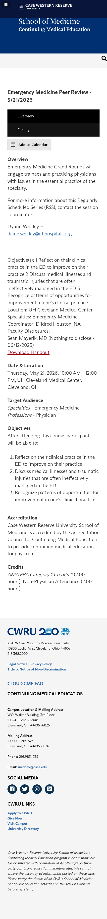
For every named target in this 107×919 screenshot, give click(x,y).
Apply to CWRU (19, 813)
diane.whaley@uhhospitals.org (39, 234)
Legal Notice (17, 664)
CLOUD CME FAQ (25, 683)
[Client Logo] (53, 35)
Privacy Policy (41, 664)
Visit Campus (17, 823)
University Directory (23, 828)
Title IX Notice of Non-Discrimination (36, 669)
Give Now (14, 818)
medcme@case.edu (32, 767)
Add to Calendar (33, 144)
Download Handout (28, 352)
